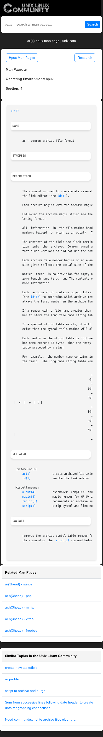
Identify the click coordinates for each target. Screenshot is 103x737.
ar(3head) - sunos (18, 584)
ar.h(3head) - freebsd (21, 630)
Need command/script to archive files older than (41, 719)
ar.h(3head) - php (18, 596)
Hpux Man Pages (22, 58)
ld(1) (61, 196)
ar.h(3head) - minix (19, 607)
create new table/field (21, 668)
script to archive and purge (25, 691)
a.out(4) (29, 492)
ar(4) (15, 111)
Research (85, 58)
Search (92, 24)
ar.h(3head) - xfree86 (21, 619)
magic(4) (29, 496)
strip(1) (29, 506)
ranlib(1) (29, 501)
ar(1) (26, 474)
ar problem (13, 679)
